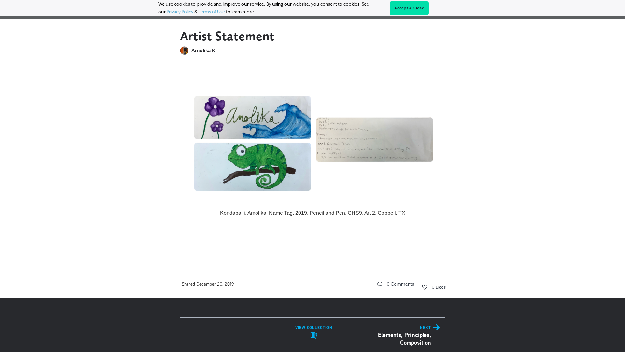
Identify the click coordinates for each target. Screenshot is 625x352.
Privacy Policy (180, 11)
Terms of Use (212, 11)
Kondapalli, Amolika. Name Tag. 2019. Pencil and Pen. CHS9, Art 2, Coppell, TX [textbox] (312, 213)
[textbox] (312, 149)
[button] (379, 283)
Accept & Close (409, 8)
